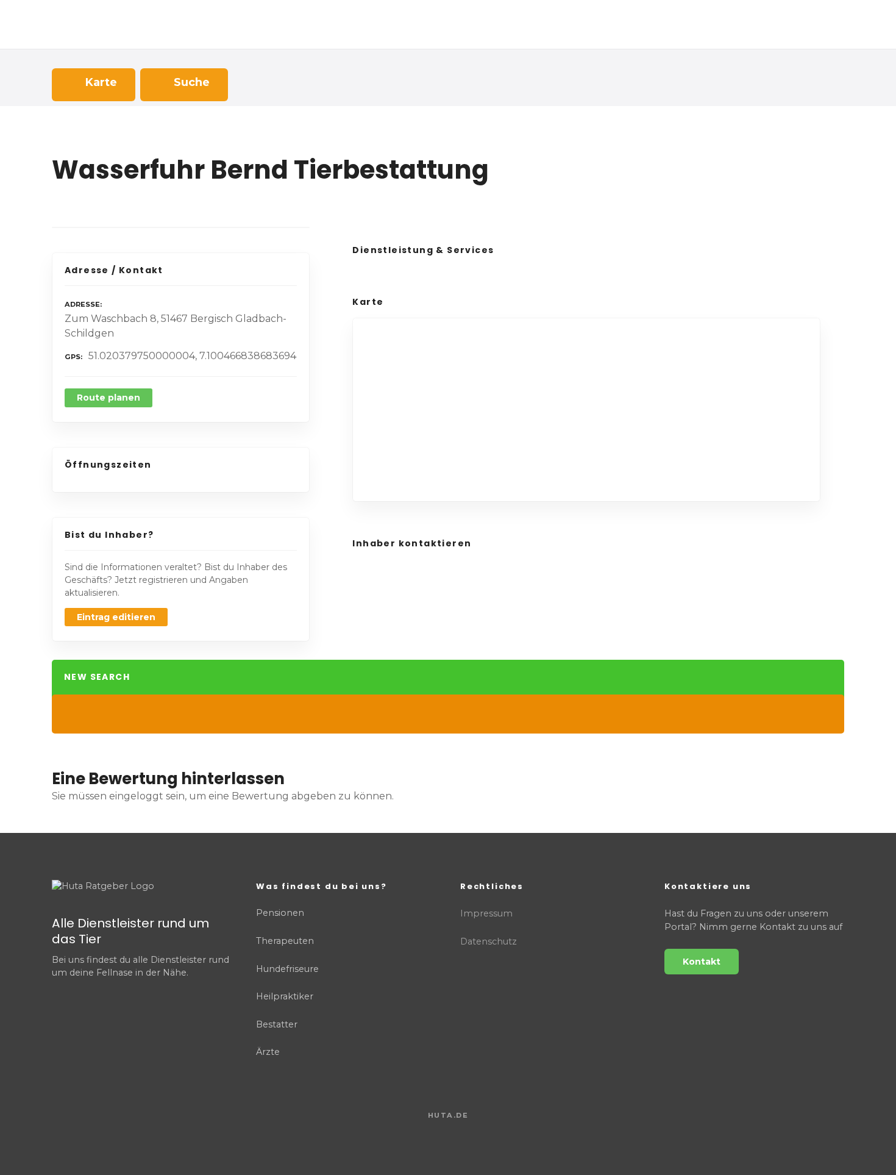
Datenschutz (488, 941)
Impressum (486, 913)
